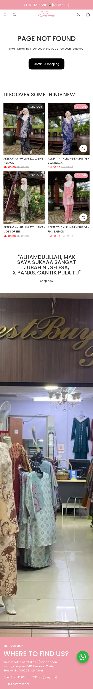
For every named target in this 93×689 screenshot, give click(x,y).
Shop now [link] (46, 281)
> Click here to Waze (16, 684)
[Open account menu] (78, 14)
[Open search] (14, 14)
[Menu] (5, 14)
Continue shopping (46, 64)
